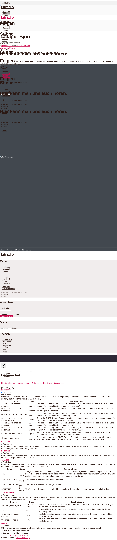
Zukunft (5, 348)
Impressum (5, 2)
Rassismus (6, 342)
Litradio (2, 250)
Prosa (4, 352)
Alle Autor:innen (8, 289)
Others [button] (4, 523)
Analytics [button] (5, 460)
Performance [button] (6, 451)
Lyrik (4, 350)
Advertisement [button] (7, 493)
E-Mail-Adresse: (6, 308)
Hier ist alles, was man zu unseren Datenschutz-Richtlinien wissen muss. (33, 383)
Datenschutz (6, 3)
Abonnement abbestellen (11, 314)
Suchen (14, 63)
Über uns (6, 287)
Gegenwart (6, 346)
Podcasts (6, 12)
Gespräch (6, 14)
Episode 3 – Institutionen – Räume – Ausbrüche (29, 52)
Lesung (5, 30)
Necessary (7, 392)
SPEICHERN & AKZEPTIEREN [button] (14, 535)
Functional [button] (5, 442)
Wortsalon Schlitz (7, 48)
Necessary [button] (5, 390)
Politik (4, 344)
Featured (6, 32)
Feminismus (7, 340)
